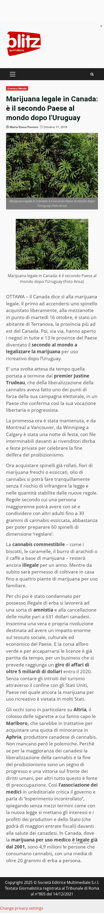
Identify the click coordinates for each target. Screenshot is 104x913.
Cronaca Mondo (17, 88)
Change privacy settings (21, 908)
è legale (80, 840)
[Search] (92, 74)
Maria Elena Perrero (24, 127)
